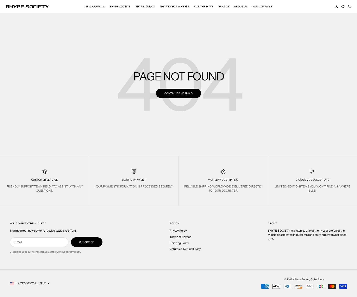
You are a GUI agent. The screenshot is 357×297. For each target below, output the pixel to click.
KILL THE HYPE (203, 6)
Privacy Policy (178, 230)
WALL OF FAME (262, 6)
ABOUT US (241, 6)
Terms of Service (180, 237)
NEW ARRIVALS (95, 6)
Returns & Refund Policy (185, 249)
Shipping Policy (179, 243)
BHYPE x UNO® (145, 6)
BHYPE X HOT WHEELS (174, 6)
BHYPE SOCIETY (120, 6)
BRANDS (223, 6)
